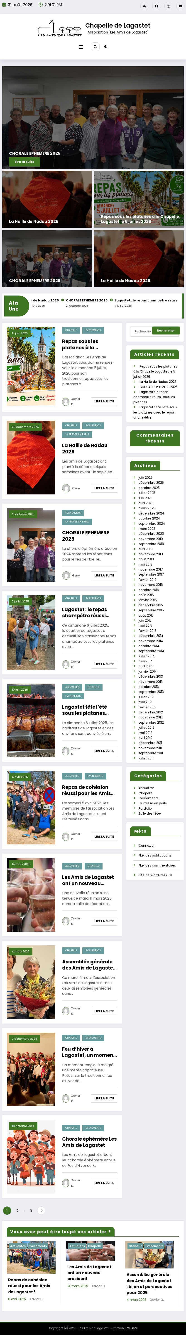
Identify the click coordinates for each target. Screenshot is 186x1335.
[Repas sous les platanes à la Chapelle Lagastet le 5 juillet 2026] (139, 199)
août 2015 (146, 615)
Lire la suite (104, 401)
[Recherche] (95, 46)
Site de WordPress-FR (155, 875)
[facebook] (156, 6)
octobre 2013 (149, 686)
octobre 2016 (149, 590)
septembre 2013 (151, 691)
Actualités (72, 687)
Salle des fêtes (150, 813)
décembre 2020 (151, 533)
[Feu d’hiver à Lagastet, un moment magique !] (31, 1069)
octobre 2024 (149, 518)
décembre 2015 (151, 605)
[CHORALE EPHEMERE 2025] (47, 258)
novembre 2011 (150, 748)
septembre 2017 (151, 574)
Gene (76, 488)
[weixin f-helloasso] (144, 6)
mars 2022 (147, 528)
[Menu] (81, 47)
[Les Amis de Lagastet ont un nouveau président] (31, 894)
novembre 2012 (151, 717)
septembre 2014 (151, 651)
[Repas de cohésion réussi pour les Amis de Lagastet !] (31, 807)
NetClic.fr (131, 1332)
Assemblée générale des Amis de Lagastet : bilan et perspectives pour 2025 (89, 965)
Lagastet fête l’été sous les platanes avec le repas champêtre (84, 710)
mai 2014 (146, 661)
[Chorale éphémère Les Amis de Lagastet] (31, 1156)
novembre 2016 (151, 584)
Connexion (147, 845)
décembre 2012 (151, 712)
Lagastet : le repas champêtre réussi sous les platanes (111, 300)
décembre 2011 (150, 743)
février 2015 (147, 630)
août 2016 (146, 595)
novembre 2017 (151, 569)
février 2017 (148, 579)
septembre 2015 (151, 610)
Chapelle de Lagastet (117, 25)
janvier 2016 (148, 600)
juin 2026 (146, 477)
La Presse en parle (77, 434)
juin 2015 (145, 620)
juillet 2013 (146, 697)
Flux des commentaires (157, 865)
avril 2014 (146, 666)
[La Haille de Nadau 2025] (47, 199)
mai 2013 (145, 702)
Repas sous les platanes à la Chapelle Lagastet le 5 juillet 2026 (140, 219)
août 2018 (146, 559)
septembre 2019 (151, 544)
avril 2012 (145, 738)
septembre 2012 (151, 722)
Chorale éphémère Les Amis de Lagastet (89, 1142)
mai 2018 (145, 564)
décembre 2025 (151, 482)
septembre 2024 (152, 523)
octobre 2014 (149, 646)
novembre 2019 (151, 539)
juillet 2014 (147, 656)
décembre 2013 (151, 676)
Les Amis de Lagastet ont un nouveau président (88, 880)
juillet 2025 (147, 493)
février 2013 (147, 707)
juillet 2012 (146, 727)
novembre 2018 (151, 554)
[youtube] (180, 6)
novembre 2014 (151, 641)
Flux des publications (155, 855)
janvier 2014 (148, 671)
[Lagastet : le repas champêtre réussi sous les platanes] (31, 632)
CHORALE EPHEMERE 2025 (34, 280)
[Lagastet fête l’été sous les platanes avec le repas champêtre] (31, 720)
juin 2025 (145, 498)
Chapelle (71, 330)
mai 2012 (145, 733)
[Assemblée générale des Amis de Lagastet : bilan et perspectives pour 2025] (31, 982)
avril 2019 (146, 549)
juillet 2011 (146, 758)
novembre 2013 (151, 681)
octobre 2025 (149, 488)
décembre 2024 (151, 513)
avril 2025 (146, 503)
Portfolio (145, 808)
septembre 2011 (151, 753)
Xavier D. (75, 401)
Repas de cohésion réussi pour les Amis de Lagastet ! (86, 790)
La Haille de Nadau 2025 (33, 221)
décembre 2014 (151, 635)
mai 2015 (145, 625)
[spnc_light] (105, 46)
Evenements (93, 330)
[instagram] (168, 6)
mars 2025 (147, 508)
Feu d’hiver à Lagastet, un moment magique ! (88, 1052)
